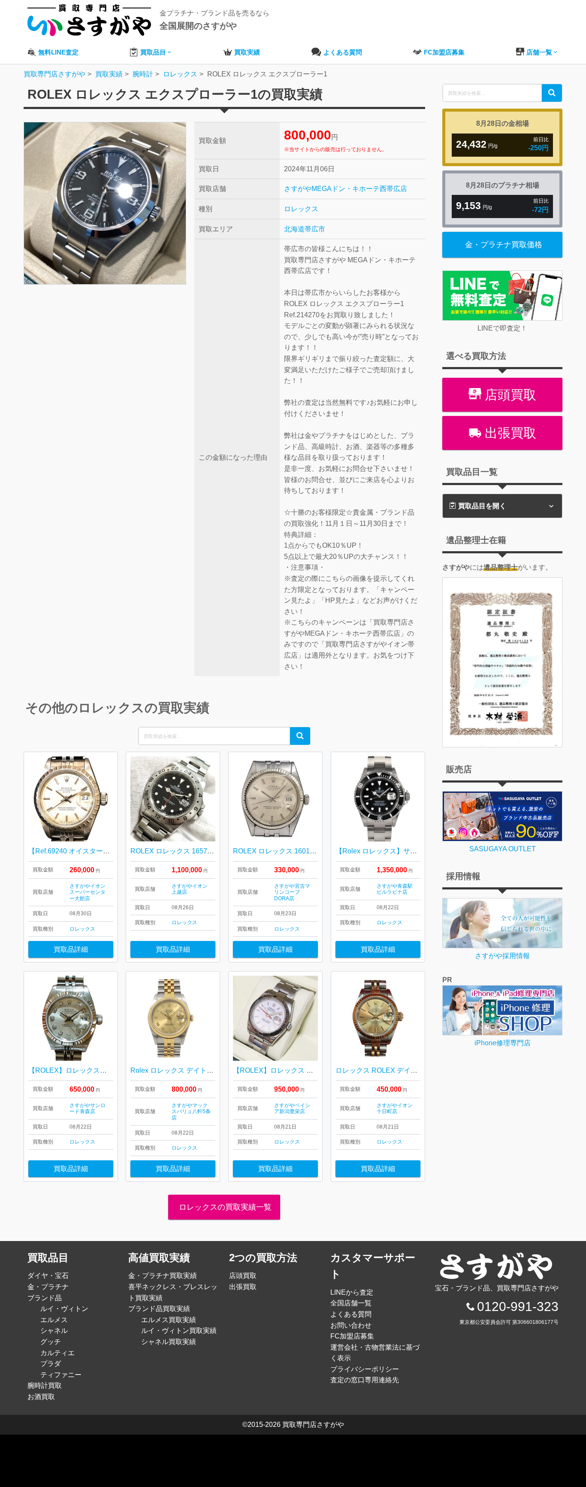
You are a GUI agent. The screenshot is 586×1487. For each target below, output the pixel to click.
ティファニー (61, 1374)
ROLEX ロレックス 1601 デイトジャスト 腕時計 (307, 851)
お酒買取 (41, 1396)
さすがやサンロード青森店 (87, 1108)
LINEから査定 (351, 1292)
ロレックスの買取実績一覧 (224, 1207)
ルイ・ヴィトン (64, 1308)
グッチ (50, 1341)
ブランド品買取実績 (159, 1308)
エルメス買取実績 (168, 1319)
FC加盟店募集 (352, 1336)
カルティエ (57, 1353)
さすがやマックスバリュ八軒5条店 (191, 1111)
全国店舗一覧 (351, 1303)
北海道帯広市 (304, 229)
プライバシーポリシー (364, 1369)
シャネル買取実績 (168, 1341)
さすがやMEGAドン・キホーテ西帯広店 (345, 188)
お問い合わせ (351, 1325)
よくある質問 (351, 1314)
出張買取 (508, 433)
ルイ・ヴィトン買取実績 (179, 1330)
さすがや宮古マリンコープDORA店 (292, 892)
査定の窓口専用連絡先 (364, 1380)
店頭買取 (508, 395)
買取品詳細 (71, 949)
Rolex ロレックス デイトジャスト (182, 1070)
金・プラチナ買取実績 (162, 1275)
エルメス (54, 1319)
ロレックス (301, 208)
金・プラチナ (48, 1286)
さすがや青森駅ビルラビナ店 (395, 889)
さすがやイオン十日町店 (395, 1108)
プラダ (50, 1363)
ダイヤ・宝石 (48, 1275)
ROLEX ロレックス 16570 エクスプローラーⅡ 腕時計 (213, 851)
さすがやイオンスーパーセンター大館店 (87, 892)
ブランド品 (44, 1298)
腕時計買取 (44, 1385)
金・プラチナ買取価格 (503, 244)
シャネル (54, 1330)
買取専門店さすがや (313, 1424)
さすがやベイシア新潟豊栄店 (292, 1108)
